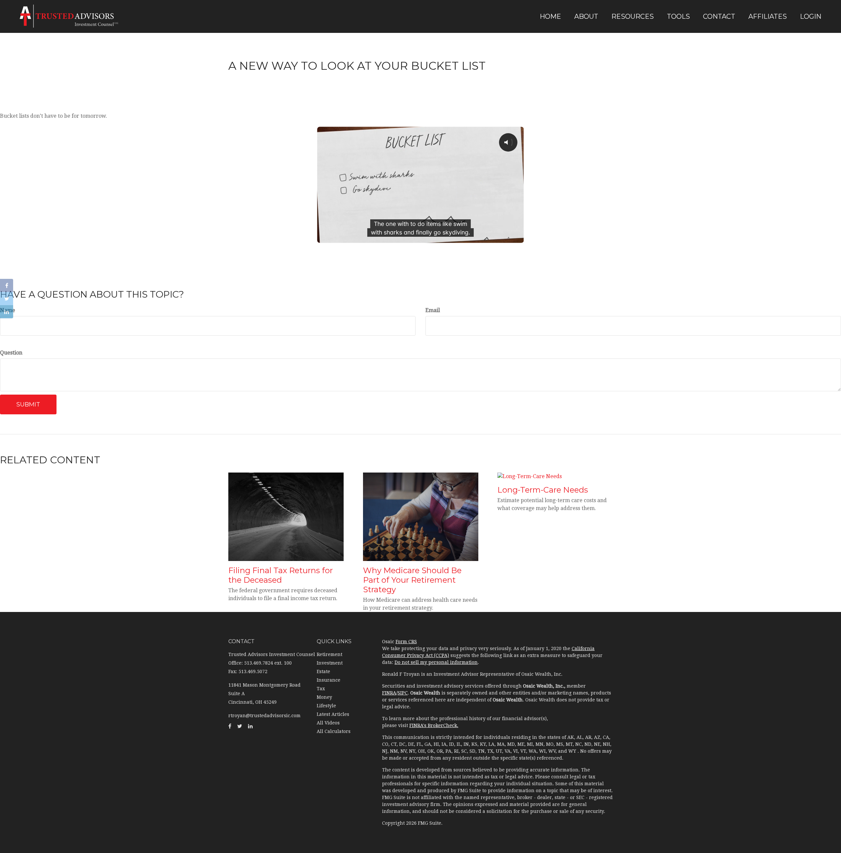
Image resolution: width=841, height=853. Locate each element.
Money (324, 697)
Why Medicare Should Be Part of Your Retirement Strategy (412, 580)
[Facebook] (6, 285)
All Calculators (334, 731)
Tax (321, 688)
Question (11, 353)
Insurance (328, 680)
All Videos (328, 722)
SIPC (403, 692)
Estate (323, 671)
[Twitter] (6, 298)
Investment (330, 663)
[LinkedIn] (6, 311)
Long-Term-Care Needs (542, 490)
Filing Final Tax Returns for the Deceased (280, 575)
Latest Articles (333, 714)
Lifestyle (326, 705)
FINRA (389, 692)
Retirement (329, 654)
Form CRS (406, 641)
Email (432, 310)
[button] (586, 16)
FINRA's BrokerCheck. (433, 725)
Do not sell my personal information (436, 662)
